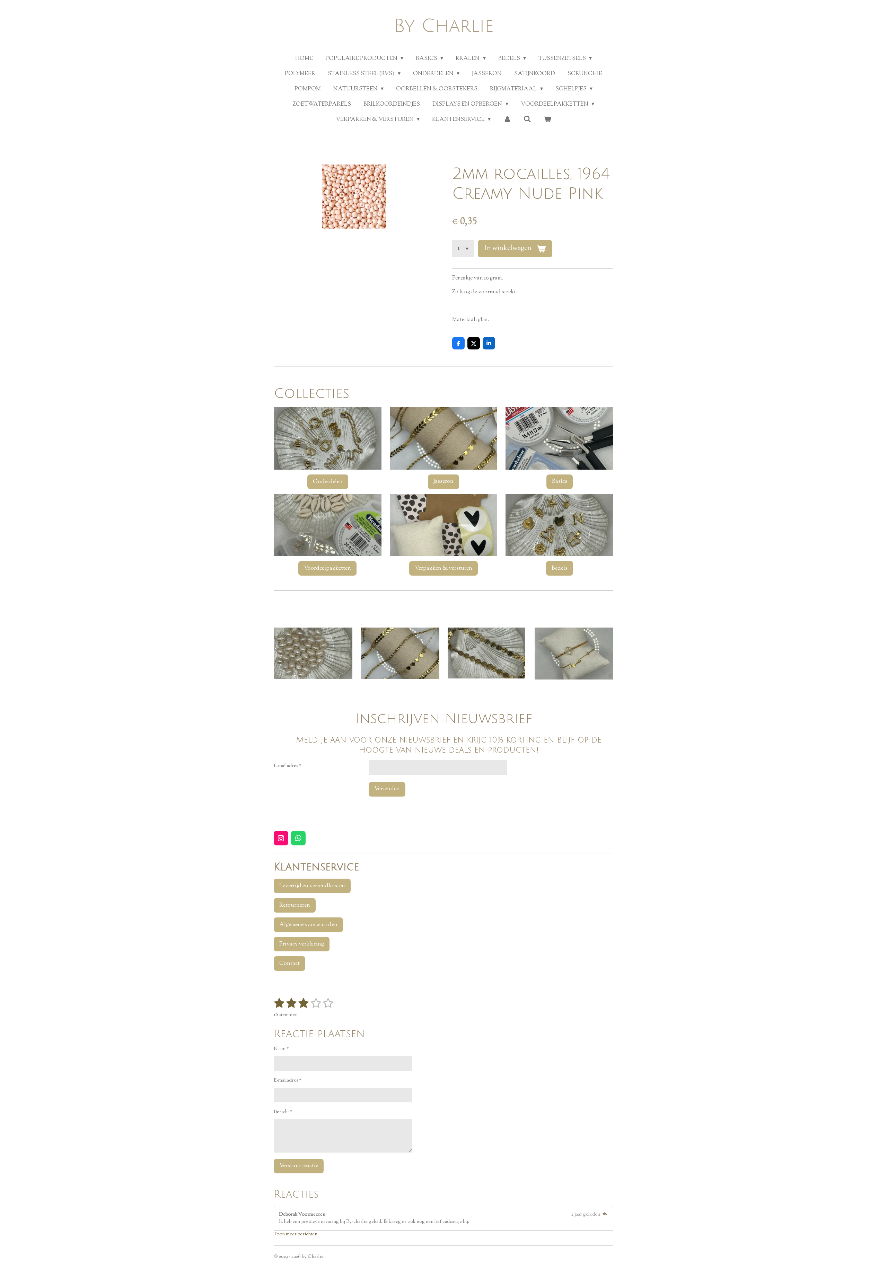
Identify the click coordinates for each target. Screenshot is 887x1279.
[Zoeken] (527, 119)
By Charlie (444, 26)
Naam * (281, 1049)
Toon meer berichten (295, 1234)
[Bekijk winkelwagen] (547, 120)
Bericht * (283, 1112)
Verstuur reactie (298, 1166)
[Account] (507, 120)
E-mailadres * (287, 766)
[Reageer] (604, 1214)
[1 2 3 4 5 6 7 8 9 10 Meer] (463, 248)
